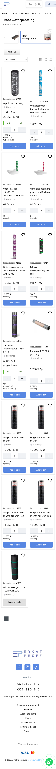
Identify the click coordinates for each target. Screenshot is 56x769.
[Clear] (50, 31)
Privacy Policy (28, 722)
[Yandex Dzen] (36, 667)
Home (4, 13)
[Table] (45, 59)
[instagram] (27, 667)
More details (14, 602)
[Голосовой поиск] (35, 4)
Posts (28, 718)
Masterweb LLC (35, 759)
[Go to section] (14, 83)
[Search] (39, 4)
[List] (40, 59)
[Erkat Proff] (7, 4)
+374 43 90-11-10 (28, 689)
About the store (28, 713)
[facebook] (19, 667)
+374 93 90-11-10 (28, 684)
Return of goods (28, 726)
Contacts (28, 731)
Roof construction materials (26, 13)
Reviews (28, 709)
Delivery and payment (28, 705)
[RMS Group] (27, 655)
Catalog (15, 4)
